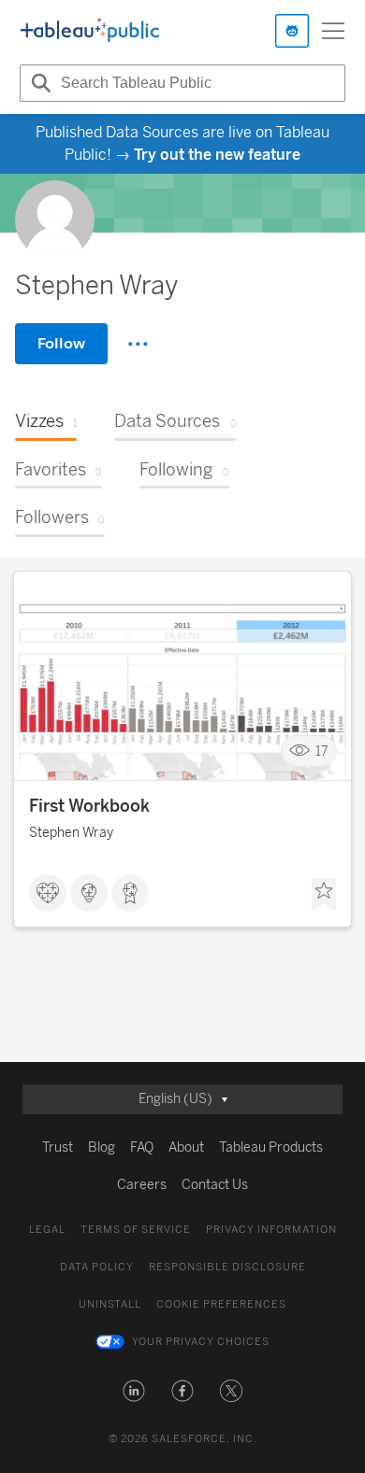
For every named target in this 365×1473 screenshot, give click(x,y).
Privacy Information (271, 1230)
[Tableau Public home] (90, 31)
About (186, 1147)
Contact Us (215, 1185)
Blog (101, 1147)
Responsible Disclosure (227, 1267)
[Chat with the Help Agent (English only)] (292, 31)
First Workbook (89, 806)
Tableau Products (271, 1147)
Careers (142, 1185)
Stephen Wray (71, 833)
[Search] (38, 83)
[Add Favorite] (324, 895)
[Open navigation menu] (333, 31)
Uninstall (110, 1304)
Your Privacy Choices (201, 1342)
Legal (47, 1230)
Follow (61, 343)
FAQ (141, 1147)
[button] (134, 1391)
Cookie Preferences (221, 1304)
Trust (57, 1147)
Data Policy (97, 1267)
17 (321, 751)
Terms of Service (135, 1230)
